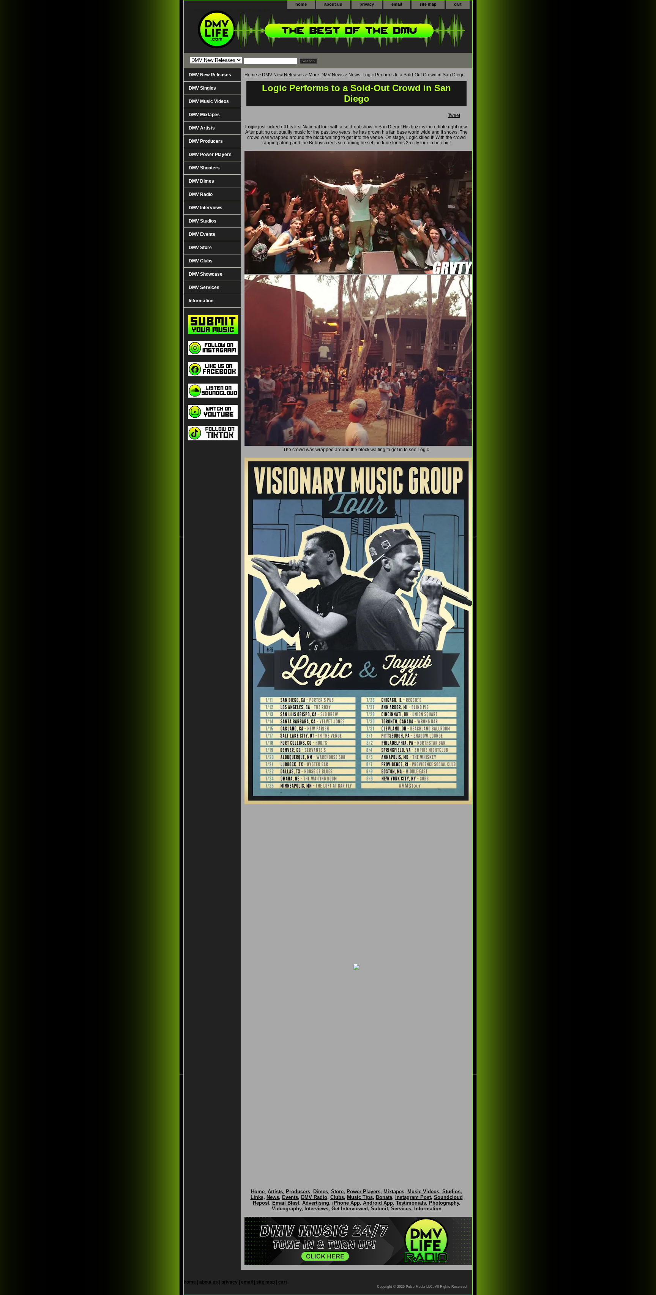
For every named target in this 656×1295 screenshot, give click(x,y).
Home (250, 74)
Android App (378, 1203)
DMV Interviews (205, 207)
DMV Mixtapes (204, 114)
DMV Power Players (210, 154)
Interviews (316, 1208)
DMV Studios (202, 221)
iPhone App (346, 1203)
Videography (286, 1208)
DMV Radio (201, 194)
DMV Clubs (201, 261)
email (396, 4)
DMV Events (202, 234)
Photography (444, 1203)
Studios (451, 1191)
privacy (367, 4)
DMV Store (200, 247)
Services (401, 1208)
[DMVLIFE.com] (279, 31)
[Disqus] (356, 1071)
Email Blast (285, 1203)
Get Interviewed (349, 1208)
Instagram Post (413, 1197)
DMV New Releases (283, 74)
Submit (379, 1208)
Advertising (315, 1203)
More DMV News (326, 74)
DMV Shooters (204, 168)
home (301, 4)
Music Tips (360, 1197)
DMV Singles (202, 88)
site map (428, 4)
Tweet (454, 115)
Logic (251, 127)
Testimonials (411, 1203)
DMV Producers (206, 141)
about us (333, 4)
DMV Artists (202, 128)
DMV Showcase (205, 274)
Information (201, 300)
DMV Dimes (201, 181)
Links (257, 1197)
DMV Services (204, 287)
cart (458, 4)
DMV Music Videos (209, 101)
